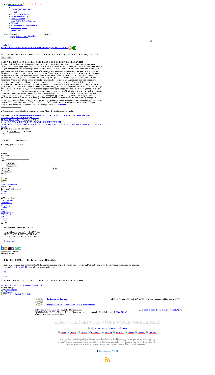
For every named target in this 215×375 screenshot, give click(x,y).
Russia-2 (141, 332)
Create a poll (16, 30)
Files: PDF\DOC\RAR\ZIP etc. (23, 21)
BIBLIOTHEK (22, 37)
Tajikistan (120, 332)
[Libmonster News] (145, 41)
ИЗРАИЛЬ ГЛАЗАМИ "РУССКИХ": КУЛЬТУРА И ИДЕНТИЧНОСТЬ (31, 122)
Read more (62, 104)
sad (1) (3, 209)
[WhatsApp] (16, 248)
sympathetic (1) (7, 211)
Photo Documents (18, 19)
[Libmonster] (39, 305)
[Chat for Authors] (141, 41)
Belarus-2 (153, 332)
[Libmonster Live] (138, 41)
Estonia (131, 332)
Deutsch (8, 292)
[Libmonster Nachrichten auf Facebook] (177, 299)
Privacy (6, 285)
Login (10, 45)
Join (5, 45)
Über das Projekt (54, 304)
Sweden (114, 329)
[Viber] (12, 248)
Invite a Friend (25, 285)
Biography (15, 23)
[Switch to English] (151, 41)
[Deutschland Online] (2, 183)
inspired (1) (5, 207)
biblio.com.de (10, 241)
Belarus (73, 332)
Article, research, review (22, 10)
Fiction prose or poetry (20, 14)
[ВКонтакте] (2, 248)
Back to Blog (6, 171)
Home (3, 272)
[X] (9, 248)
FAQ (17, 285)
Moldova (108, 332)
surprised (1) (6, 214)
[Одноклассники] (5, 248)
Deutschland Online (11, 120)
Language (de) (37, 285)
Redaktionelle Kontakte (57, 299)
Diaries (4, 276)
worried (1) (5, 220)
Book (14, 12)
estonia (3, 193)
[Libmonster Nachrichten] (179, 299)
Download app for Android (108, 351)
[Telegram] (19, 248)
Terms (12, 285)
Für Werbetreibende (86, 304)
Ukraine (84, 332)
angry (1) (4, 216)
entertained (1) (6, 203)
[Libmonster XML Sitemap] (107, 361)
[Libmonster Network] (159, 310)
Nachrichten (69, 304)
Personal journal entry (19, 16)
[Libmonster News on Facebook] (143, 41)
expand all (27, 131)
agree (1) (4, 205)
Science (4, 191)
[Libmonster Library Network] (181, 310)
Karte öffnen (121, 312)
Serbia (124, 329)
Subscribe (5, 168)
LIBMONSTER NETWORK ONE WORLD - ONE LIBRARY (107, 322)
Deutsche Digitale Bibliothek (18, 294)
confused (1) (6, 218)
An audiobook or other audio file (24, 25)
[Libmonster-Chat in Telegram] (129, 299)
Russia (63, 332)
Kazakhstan (95, 332)
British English (11, 290)
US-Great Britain (100, 329)
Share (55, 168)
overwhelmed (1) (7, 200)
